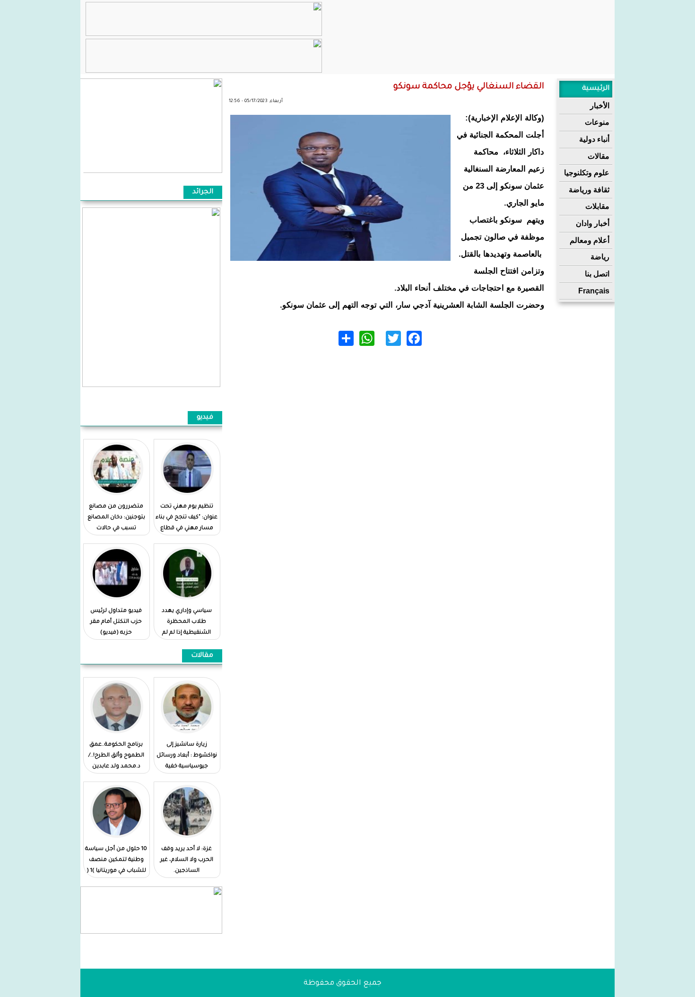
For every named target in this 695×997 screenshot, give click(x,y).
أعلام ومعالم (589, 240)
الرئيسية (595, 89)
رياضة (600, 257)
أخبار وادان (592, 223)
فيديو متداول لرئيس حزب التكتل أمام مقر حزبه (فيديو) (116, 622)
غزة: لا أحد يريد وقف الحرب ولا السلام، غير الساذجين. (186, 860)
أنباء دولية (594, 139)
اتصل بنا (597, 274)
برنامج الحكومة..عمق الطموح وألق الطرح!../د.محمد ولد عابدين (116, 756)
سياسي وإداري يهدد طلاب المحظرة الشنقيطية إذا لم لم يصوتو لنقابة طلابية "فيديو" (186, 633)
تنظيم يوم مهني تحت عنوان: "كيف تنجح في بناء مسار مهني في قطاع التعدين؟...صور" (186, 523)
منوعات (597, 122)
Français (593, 291)
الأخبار (599, 106)
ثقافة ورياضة (589, 190)
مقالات (598, 156)
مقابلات (597, 206)
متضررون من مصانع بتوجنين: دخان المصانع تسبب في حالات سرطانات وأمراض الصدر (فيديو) (116, 528)
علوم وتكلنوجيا (586, 173)
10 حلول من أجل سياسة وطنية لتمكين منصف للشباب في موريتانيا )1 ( (116, 860)
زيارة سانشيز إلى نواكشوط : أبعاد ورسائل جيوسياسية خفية (186, 756)
